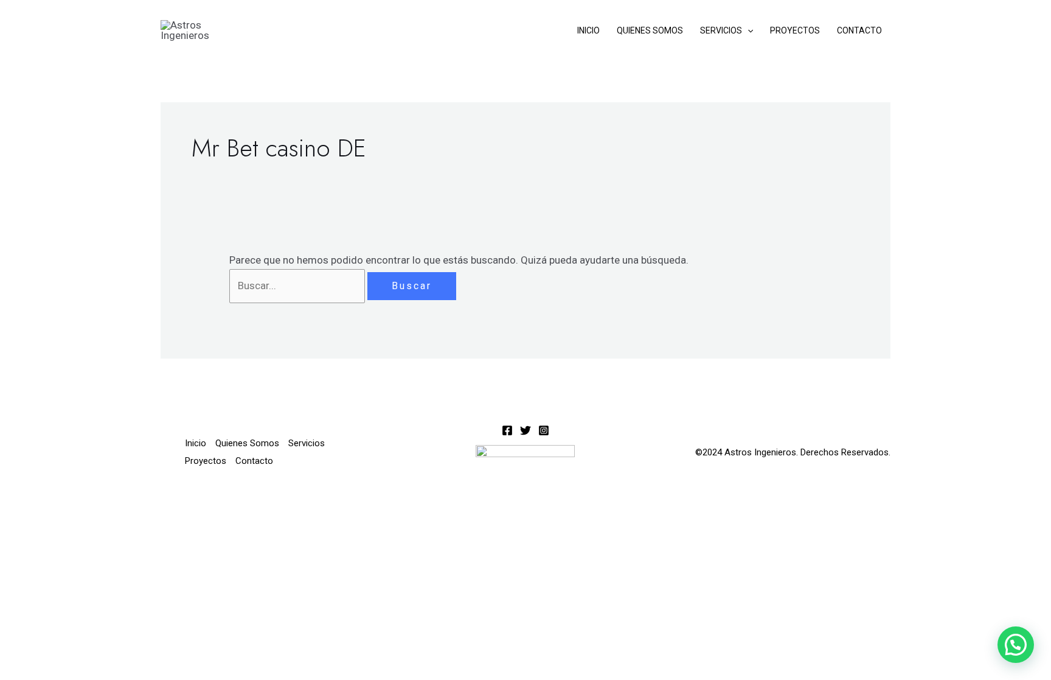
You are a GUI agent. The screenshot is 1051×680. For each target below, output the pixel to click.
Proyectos (795, 30)
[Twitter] (525, 430)
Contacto (859, 30)
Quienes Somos (650, 30)
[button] (747, 30)
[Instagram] (543, 430)
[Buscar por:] (298, 285)
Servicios (721, 30)
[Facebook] (507, 430)
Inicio (588, 30)
